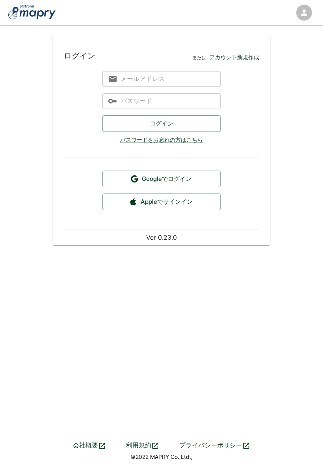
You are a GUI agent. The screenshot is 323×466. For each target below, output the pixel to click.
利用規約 (138, 445)
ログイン (161, 123)
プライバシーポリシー (210, 445)
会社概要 (85, 445)
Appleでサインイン (167, 201)
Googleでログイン (166, 178)
